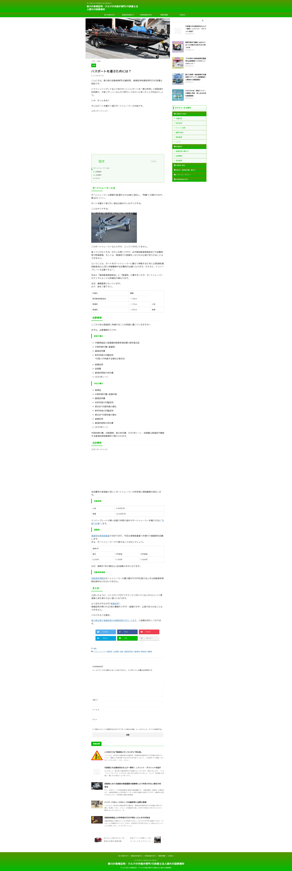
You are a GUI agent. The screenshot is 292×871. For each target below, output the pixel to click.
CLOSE (154, 161)
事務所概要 (164, 15)
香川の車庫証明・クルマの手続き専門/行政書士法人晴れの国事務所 (112, 8)
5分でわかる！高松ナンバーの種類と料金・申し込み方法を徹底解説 (195, 93)
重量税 (94, 535)
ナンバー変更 (180, 128)
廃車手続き (180, 132)
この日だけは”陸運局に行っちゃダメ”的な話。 (123, 752)
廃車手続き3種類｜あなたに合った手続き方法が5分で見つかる (195, 45)
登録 (94, 648)
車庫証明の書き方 (182, 151)
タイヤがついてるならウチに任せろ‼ (146, 860)
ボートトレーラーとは (101, 168)
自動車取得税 (97, 578)
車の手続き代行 (109, 15)
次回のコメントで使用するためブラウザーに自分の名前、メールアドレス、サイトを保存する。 (128, 729)
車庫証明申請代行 (128, 15)
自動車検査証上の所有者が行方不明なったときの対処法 (127, 817)
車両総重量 (104, 535)
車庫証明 (115, 603)
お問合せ (182, 15)
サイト (94, 719)
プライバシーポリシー (183, 175)
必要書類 (98, 172)
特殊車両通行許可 (146, 15)
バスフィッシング (100, 651)
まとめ (97, 178)
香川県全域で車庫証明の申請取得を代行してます (113, 620)
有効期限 (179, 160)
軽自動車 (179, 137)
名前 (95, 700)
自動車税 (137, 651)
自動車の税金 (180, 165)
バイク (178, 142)
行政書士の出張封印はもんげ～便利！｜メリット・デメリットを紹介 (132, 767)
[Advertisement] (127, 131)
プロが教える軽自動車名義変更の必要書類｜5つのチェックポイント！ (195, 61)
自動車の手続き (181, 114)
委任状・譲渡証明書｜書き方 (185, 170)
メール (95, 710)
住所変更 (179, 123)
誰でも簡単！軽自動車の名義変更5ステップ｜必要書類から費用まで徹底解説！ (195, 77)
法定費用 (98, 175)
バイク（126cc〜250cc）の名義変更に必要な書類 (125, 802)
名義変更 (109, 651)
